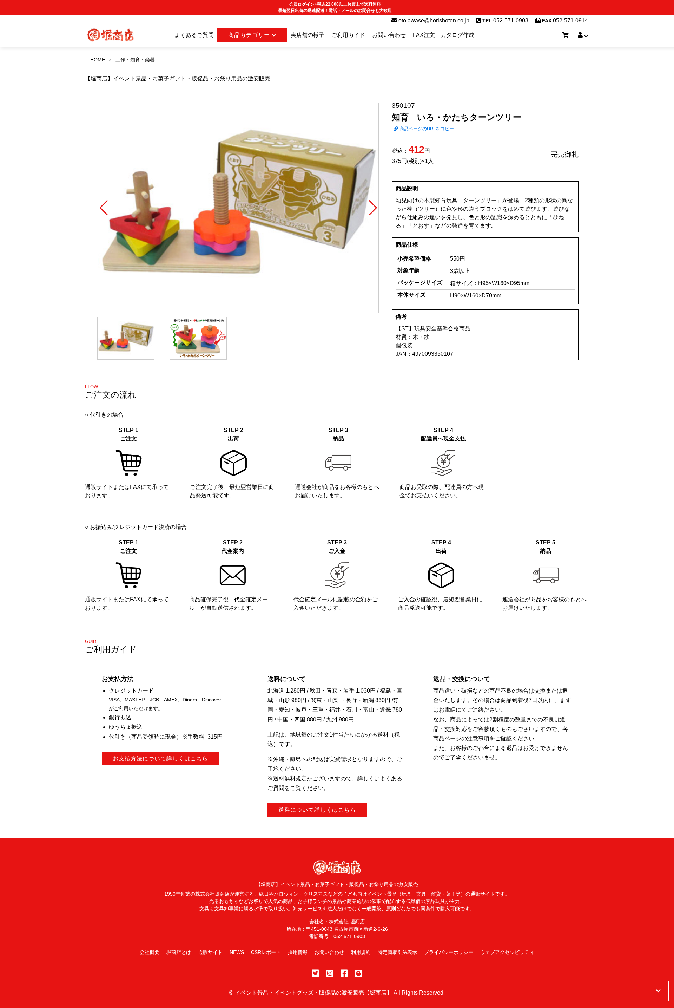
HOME (97, 60)
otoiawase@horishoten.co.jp (433, 21)
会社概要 (149, 952)
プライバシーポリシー (448, 952)
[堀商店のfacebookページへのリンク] (344, 973)
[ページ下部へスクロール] (658, 991)
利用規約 (361, 952)
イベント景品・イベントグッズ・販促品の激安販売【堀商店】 (313, 993)
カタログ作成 (457, 35)
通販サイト (210, 952)
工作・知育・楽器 (135, 60)
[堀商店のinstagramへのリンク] (329, 973)
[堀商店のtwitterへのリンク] (315, 973)
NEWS (237, 952)
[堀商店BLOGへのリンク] (358, 973)
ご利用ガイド (348, 35)
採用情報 (298, 952)
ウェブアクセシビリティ (507, 952)
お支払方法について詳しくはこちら (160, 758)
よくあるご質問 (194, 35)
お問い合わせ (389, 35)
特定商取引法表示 (397, 952)
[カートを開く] (565, 35)
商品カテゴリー (250, 35)
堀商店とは (178, 952)
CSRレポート (266, 952)
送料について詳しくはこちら (317, 810)
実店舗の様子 (307, 35)
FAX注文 (424, 35)
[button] (103, 208)
